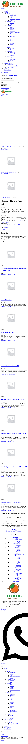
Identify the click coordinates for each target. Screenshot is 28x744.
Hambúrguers (18, 578)
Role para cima (4, 736)
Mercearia (17, 555)
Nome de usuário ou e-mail (7, 78)
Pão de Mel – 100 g (6, 300)
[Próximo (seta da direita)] (2, 666)
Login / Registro (7, 729)
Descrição (6, 227)
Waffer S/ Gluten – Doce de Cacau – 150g (13, 433)
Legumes (18, 551)
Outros (18, 562)
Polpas (18, 541)
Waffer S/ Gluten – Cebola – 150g (11, 502)
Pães (18, 570)
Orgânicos (7, 147)
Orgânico (7, 222)
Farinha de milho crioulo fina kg (8, 172)
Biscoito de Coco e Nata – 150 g (10, 366)
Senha (2, 82)
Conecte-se (3, 85)
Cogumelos (18, 558)
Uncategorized (15, 581)
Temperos (18, 566)
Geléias (18, 577)
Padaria (12, 147)
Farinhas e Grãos (17, 543)
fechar (2, 734)
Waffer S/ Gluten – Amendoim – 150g (12, 399)
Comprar (3, 219)
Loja (4, 147)
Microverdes (18, 553)
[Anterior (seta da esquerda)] (1, 666)
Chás (18, 557)
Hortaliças (18, 550)
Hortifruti (17, 547)
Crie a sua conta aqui (11, 75)
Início (2, 147)
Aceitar (2, 740)
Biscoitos (16, 147)
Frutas (18, 549)
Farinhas (19, 545)
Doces (18, 575)
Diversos (18, 574)
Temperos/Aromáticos (18, 554)
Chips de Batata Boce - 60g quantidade (11, 217)
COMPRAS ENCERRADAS (8, 274)
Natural (2, 222)
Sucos (18, 542)
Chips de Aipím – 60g (7, 332)
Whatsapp (3, 8)
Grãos (18, 546)
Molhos (18, 580)
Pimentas (18, 565)
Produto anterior (4, 149)
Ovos (18, 563)
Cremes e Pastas (18, 573)
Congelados (18, 559)
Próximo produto (5, 174)
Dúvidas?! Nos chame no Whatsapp (14, 530)
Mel (18, 561)
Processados (17, 571)
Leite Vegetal (18, 539)
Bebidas (17, 538)
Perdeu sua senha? (5, 88)
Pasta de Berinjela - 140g (7, 197)
